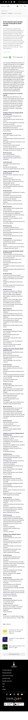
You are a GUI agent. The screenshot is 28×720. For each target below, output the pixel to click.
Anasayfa (3, 13)
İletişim (4, 689)
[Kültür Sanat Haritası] (21, 6)
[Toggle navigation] (25, 6)
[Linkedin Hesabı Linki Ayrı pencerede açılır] (18, 694)
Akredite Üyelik (6, 678)
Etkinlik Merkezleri (7, 673)
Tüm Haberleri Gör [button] (14, 654)
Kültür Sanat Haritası (7, 675)
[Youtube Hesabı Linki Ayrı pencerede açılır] (14, 2)
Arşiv (3, 684)
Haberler (10, 13)
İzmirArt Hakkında (7, 670)
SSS (3, 686)
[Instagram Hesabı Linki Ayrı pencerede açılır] (8, 2)
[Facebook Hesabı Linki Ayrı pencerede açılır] (3, 2)
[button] (17, 6)
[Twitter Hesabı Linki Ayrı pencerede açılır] (6, 2)
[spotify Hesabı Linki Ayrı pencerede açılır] (11, 2)
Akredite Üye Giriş (7, 681)
